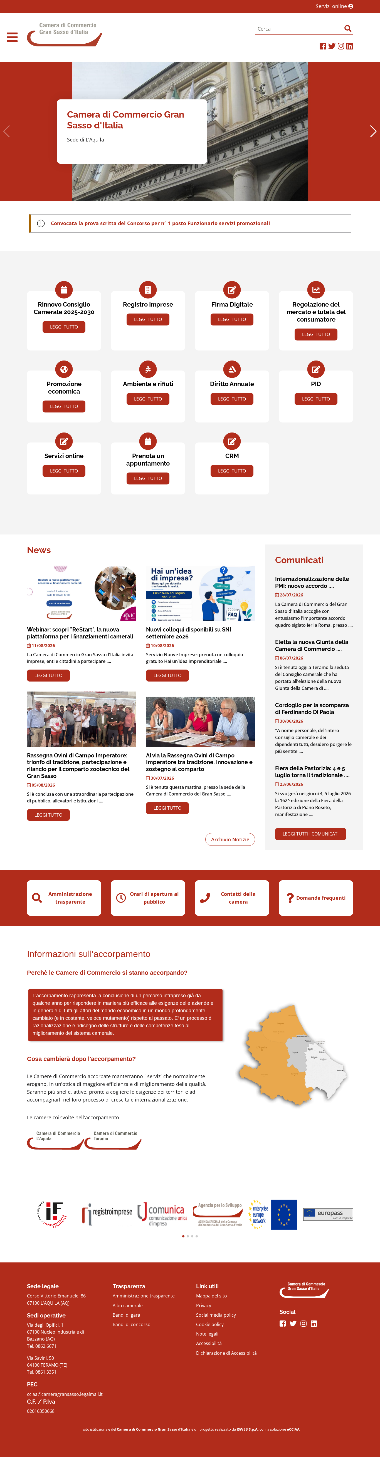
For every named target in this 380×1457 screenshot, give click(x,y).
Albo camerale (128, 1305)
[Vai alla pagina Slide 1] (107, 1214)
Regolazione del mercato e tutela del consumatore (316, 312)
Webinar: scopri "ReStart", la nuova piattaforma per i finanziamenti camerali (80, 633)
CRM (232, 455)
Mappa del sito (211, 1296)
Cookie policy (210, 1324)
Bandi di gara (126, 1315)
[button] (373, 131)
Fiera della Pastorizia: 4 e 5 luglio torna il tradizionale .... (312, 772)
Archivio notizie (230, 839)
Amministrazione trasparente (70, 898)
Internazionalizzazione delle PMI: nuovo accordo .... (312, 582)
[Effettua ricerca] (348, 28)
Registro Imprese (148, 304)
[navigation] (12, 37)
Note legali (207, 1334)
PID (316, 384)
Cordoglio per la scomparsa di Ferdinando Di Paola (312, 708)
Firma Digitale (232, 304)
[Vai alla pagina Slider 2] (162, 1214)
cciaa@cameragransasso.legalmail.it (65, 1394)
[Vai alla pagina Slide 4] (273, 1214)
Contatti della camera (238, 898)
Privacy (203, 1305)
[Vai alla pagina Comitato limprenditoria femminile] (52, 1214)
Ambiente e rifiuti (148, 384)
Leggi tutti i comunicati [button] (311, 834)
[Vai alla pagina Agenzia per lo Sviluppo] (218, 1214)
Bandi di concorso (131, 1324)
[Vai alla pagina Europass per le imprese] (328, 1214)
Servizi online (332, 6)
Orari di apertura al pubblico (154, 898)
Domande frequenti (321, 897)
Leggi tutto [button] (64, 327)
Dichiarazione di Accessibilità (226, 1353)
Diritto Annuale (232, 384)
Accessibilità (209, 1343)
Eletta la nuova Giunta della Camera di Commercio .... (311, 645)
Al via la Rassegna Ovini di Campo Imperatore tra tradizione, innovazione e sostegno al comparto (199, 762)
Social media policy (216, 1315)
